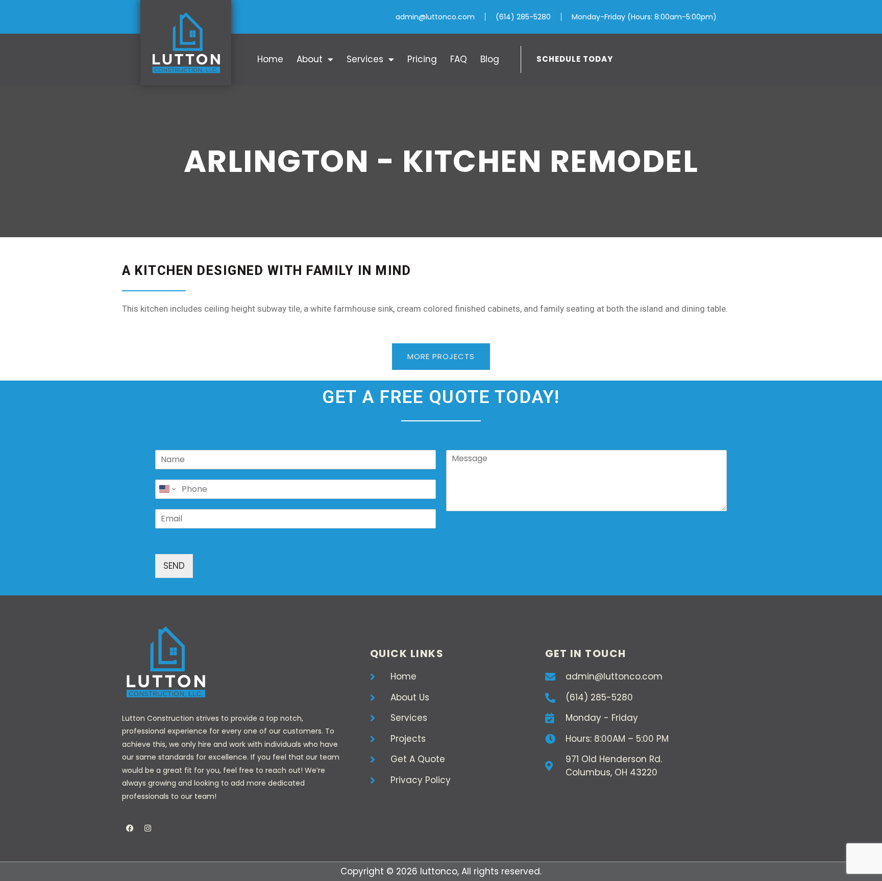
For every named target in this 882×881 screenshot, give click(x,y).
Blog (489, 59)
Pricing (422, 59)
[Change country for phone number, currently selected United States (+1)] (166, 489)
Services (365, 59)
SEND (174, 566)
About (310, 59)
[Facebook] (129, 828)
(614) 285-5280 (523, 17)
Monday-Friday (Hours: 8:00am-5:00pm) (644, 17)
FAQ (458, 59)
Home (270, 59)
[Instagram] (147, 828)
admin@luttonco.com (435, 17)
